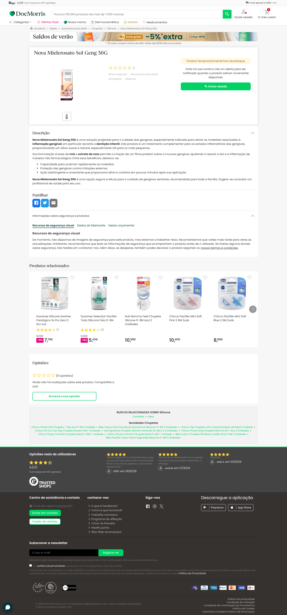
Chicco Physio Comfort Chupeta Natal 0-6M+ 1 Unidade (139, 434)
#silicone (130, 79)
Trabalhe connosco (104, 515)
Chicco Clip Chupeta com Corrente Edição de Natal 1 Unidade (217, 427)
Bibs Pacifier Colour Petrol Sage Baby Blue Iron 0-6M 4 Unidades (143, 437)
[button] (243, 14)
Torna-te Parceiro (103, 523)
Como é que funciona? (106, 510)
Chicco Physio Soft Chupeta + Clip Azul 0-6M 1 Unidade (63, 427)
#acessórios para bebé (144, 74)
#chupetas (115, 79)
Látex (151, 416)
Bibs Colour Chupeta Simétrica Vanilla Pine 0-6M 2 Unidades (211, 434)
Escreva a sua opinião (64, 396)
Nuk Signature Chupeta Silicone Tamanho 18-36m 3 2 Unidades (141, 430)
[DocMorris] (27, 14)
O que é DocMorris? (104, 506)
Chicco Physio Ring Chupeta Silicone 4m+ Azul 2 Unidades (215, 430)
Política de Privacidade (192, 573)
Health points (100, 528)
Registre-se (111, 553)
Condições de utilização (240, 602)
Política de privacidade (241, 599)
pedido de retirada (44, 522)
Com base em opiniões (45, 472)
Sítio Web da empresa (106, 532)
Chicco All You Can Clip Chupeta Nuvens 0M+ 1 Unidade (67, 430)
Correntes (138, 416)
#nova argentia (118, 74)
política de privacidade (51, 566)
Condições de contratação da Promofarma (229, 605)
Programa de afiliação (106, 519)
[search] (227, 14)
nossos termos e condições (219, 248)
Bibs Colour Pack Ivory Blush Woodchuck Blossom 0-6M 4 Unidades (138, 427)
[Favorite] (72, 277)
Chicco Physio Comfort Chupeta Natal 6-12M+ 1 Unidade (70, 434)
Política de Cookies (244, 608)
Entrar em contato (45, 513)
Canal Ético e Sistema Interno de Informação (228, 611)
